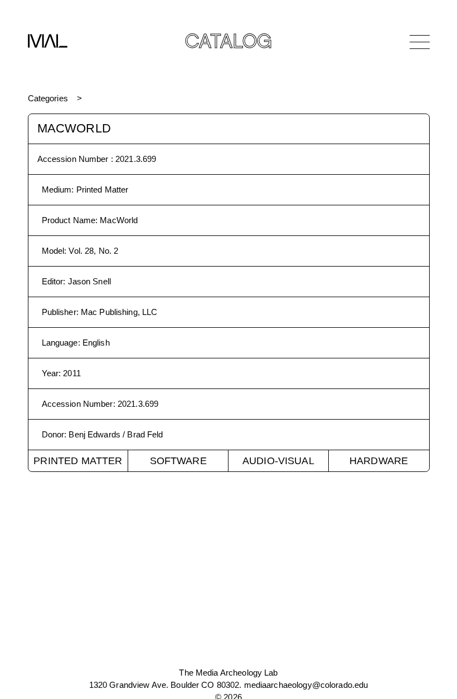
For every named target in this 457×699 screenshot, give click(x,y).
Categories (48, 98)
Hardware (378, 460)
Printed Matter (77, 460)
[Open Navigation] (420, 41)
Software (178, 460)
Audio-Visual (278, 460)
